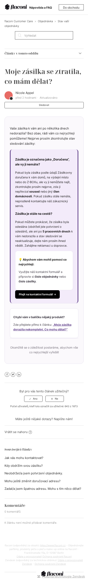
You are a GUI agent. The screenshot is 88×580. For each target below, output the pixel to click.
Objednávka (45, 21)
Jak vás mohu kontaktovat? (24, 458)
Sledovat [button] (44, 104)
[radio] (33, 399)
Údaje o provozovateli (29, 556)
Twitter (13, 374)
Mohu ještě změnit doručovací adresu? (33, 481)
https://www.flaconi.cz (53, 545)
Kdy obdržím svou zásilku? (24, 466)
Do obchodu (71, 7)
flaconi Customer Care (19, 21)
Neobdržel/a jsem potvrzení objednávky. (34, 473)
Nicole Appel (25, 93)
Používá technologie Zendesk (63, 576)
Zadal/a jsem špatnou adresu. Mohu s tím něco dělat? (43, 489)
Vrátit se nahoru (16, 432)
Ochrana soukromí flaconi (57, 556)
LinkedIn (18, 374)
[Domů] (17, 7)
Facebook (7, 374)
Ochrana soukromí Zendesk (50, 563)
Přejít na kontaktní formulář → (37, 294)
